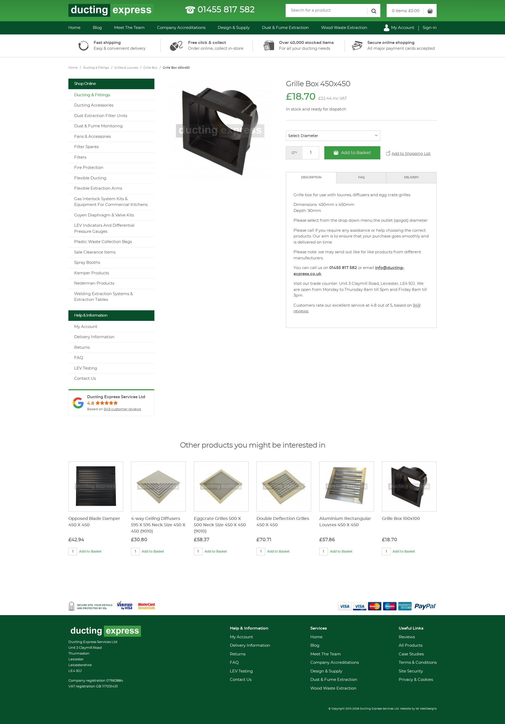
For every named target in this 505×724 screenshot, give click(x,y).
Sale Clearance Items (94, 252)
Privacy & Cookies (416, 680)
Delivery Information (94, 337)
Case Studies (411, 654)
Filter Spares (86, 147)
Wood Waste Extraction (344, 28)
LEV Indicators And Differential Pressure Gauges (104, 229)
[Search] (373, 11)
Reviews (407, 637)
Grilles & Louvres (126, 67)
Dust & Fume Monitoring (98, 126)
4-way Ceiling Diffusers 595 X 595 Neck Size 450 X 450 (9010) (158, 525)
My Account (402, 28)
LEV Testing (85, 368)
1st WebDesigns (426, 708)
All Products (410, 645)
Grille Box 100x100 (401, 519)
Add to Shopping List (411, 154)
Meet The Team (129, 28)
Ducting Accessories (93, 105)
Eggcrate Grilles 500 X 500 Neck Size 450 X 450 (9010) (220, 525)
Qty (294, 152)
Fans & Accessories (92, 137)
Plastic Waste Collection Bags (103, 242)
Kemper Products (91, 273)
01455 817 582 (226, 10)
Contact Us (85, 379)
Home (74, 28)
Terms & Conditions (418, 663)
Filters (80, 157)
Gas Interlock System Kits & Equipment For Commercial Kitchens (111, 202)
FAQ (361, 177)
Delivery (411, 177)
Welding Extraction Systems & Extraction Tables (103, 297)
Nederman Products (94, 283)
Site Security (411, 671)
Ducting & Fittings (96, 67)
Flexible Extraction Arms (98, 188)
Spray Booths (87, 263)
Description (311, 177)
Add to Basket (355, 153)
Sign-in (430, 28)
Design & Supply (234, 28)
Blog (97, 28)
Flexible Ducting (90, 178)
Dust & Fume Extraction (285, 28)
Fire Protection (88, 168)
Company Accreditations (181, 28)
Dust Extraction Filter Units (100, 116)
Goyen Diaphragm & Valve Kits (104, 215)
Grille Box (150, 67)
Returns (82, 348)
